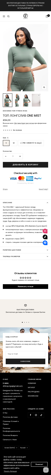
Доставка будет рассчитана (24, 123)
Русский (23, 448)
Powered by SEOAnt (25, 183)
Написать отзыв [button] (25, 286)
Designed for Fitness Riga (15, 111)
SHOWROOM (33, 396)
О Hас (5, 413)
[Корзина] (47, 16)
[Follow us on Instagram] (36, 415)
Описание (7, 203)
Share (5, 189)
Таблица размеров (11, 256)
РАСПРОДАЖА (33, 392)
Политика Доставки (10, 417)
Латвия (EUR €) (9, 448)
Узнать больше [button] (10, 471)
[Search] (8, 16)
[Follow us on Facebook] (30, 415)
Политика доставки (12, 250)
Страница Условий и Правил (11, 422)
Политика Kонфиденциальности (11, 429)
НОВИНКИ (32, 383)
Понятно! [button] (39, 464)
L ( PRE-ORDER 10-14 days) (31, 143)
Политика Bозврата (10, 435)
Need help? (43, 189)
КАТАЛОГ (31, 387)
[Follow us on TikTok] (41, 415)
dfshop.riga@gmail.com (13, 386)
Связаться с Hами (10, 439)
